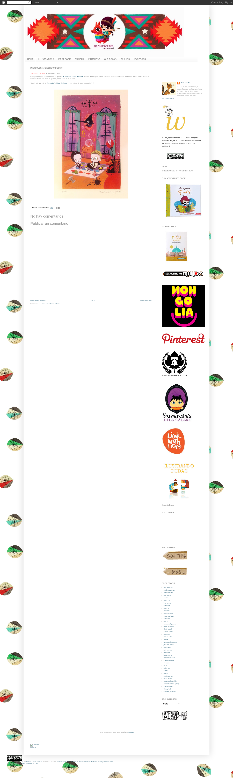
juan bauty (167, 647)
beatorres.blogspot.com (29, 763)
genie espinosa (169, 626)
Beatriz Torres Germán (34, 762)
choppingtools (168, 613)
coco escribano (169, 616)
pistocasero (168, 678)
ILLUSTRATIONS (46, 59)
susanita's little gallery (171, 684)
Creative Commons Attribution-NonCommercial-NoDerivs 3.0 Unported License (85, 762)
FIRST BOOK (64, 59)
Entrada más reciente (38, 300)
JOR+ (166, 639)
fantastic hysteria (170, 624)
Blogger (131, 732)
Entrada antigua (145, 300)
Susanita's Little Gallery (57, 83)
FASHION (125, 59)
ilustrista (167, 634)
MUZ (165, 665)
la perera (167, 652)
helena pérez (168, 632)
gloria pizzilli (168, 629)
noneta (166, 671)
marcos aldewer (169, 658)
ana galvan (167, 595)
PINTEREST (94, 59)
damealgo (167, 619)
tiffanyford (167, 689)
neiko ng (167, 668)
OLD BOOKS (110, 59)
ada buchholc (168, 587)
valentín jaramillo (170, 692)
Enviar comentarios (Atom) (50, 304)
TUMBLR (79, 59)
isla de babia (168, 637)
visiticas (33, 747)
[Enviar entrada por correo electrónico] (58, 208)
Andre (166, 598)
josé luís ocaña (169, 645)
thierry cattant (168, 686)
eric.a (166, 621)
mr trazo (167, 663)
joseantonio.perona (170, 642)
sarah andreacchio (170, 681)
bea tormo (167, 603)
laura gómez (168, 655)
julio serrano (168, 650)
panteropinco (168, 676)
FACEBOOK (140, 59)
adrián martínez (169, 590)
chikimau (167, 611)
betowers (167, 606)
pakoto (166, 673)
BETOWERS (185, 83)
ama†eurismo (168, 592)
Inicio (93, 300)
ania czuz (167, 600)
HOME (30, 59)
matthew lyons (169, 660)
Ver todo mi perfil (168, 98)
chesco (166, 608)
